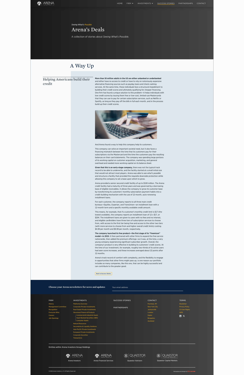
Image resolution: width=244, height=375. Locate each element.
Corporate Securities (80, 335)
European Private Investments (84, 332)
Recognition (53, 309)
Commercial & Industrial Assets (87, 315)
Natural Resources (79, 323)
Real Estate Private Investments (84, 309)
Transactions (77, 338)
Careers (51, 315)
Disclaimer (183, 304)
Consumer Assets (82, 320)
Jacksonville (152, 309)
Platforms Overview (80, 304)
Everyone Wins (54, 312)
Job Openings (53, 318)
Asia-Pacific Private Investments (84, 329)
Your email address (120, 287)
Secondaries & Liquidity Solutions (85, 326)
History (51, 304)
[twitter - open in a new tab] (184, 316)
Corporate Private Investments (84, 307)
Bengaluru (151, 318)
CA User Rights (184, 309)
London (150, 312)
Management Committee (57, 307)
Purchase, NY (152, 304)
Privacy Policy (184, 307)
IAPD (181, 312)
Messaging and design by (184, 371)
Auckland (151, 321)
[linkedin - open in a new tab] (180, 316)
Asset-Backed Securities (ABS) (87, 318)
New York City (153, 307)
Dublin (150, 315)
